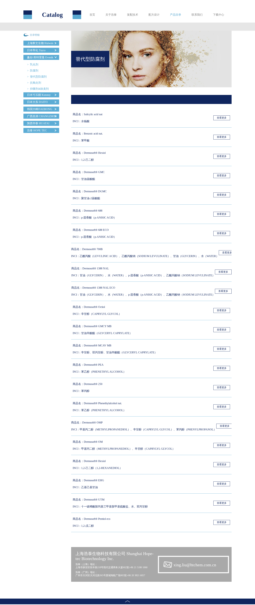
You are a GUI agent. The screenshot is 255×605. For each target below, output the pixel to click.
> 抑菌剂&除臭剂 (38, 88)
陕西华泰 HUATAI (38, 123)
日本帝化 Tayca (36, 50)
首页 (92, 14)
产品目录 (175, 14)
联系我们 (197, 14)
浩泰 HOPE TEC (37, 130)
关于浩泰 (111, 14)
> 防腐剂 (32, 70)
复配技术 (132, 14)
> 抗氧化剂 (34, 82)
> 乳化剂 (32, 64)
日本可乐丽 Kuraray (39, 94)
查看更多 (222, 117)
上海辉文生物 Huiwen (40, 43)
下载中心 (218, 14)
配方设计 (154, 14)
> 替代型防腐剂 (37, 76)
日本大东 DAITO (37, 101)
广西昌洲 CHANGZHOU (42, 116)
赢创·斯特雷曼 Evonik (40, 57)
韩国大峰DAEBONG (39, 109)
